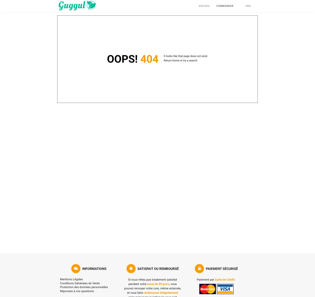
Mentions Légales (71, 279)
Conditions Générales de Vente (80, 283)
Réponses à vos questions (77, 291)
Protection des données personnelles (84, 287)
